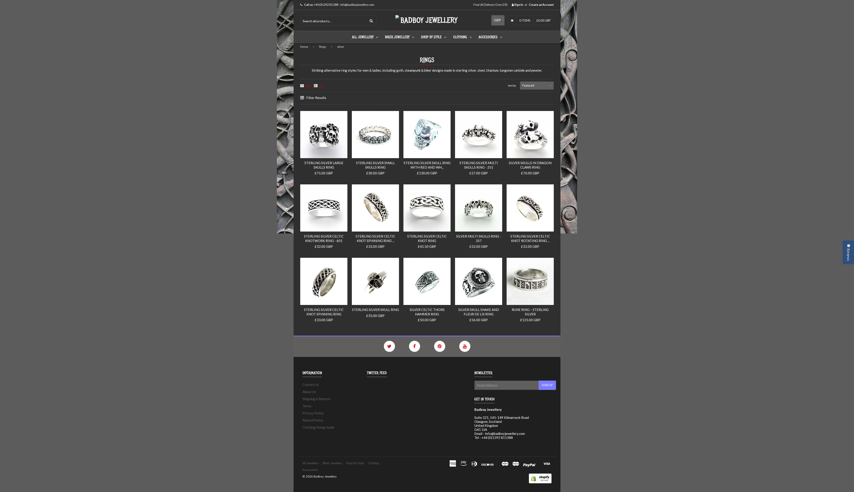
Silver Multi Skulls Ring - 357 (478, 238)
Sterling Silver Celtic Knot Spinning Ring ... (375, 238)
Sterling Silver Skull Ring (375, 310)
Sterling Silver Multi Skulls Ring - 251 (478, 165)
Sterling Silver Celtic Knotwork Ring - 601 (324, 238)
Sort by (512, 85)
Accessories (488, 37)
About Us (309, 392)
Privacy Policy (313, 413)
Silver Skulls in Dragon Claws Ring (530, 165)
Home (304, 46)
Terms (306, 406)
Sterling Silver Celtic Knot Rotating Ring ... (530, 238)
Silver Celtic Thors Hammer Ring (427, 312)
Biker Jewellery (397, 37)
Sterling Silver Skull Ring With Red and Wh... (427, 165)
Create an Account (541, 4)
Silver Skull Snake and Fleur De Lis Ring (478, 312)
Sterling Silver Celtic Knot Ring (427, 238)
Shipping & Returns (316, 399)
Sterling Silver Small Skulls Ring (375, 165)
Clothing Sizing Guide (318, 427)
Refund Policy (312, 420)
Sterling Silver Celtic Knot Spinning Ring (324, 312)
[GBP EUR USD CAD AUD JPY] (498, 20)
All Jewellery (362, 37)
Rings (322, 46)
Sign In (518, 4)
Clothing (460, 37)
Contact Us (310, 385)
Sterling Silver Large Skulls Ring (323, 165)
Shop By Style (431, 37)
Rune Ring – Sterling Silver (530, 312)
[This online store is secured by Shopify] (540, 482)
